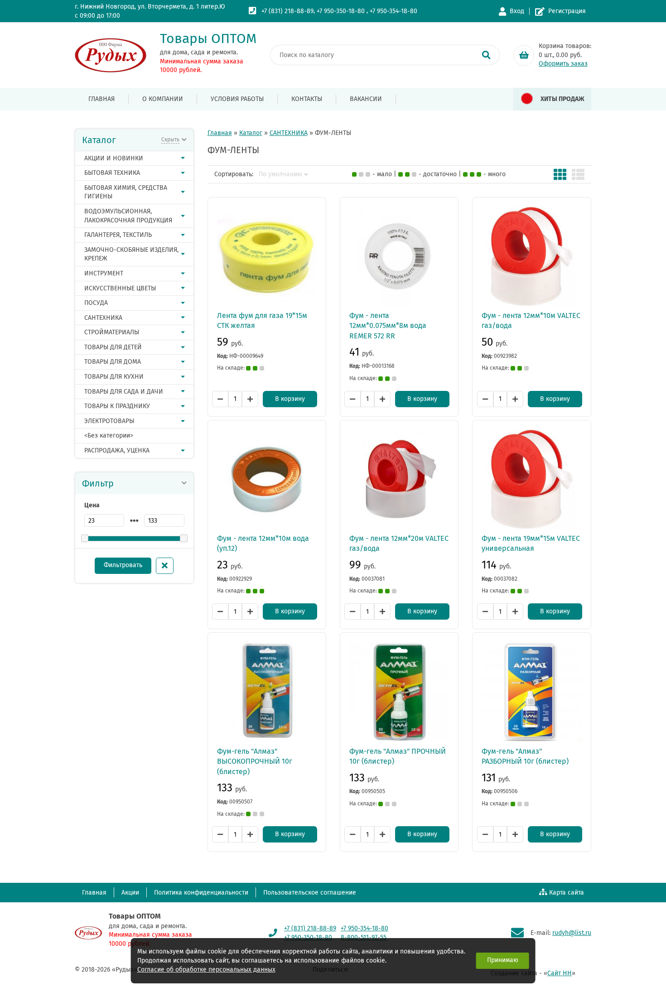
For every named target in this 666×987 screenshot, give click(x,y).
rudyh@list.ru (571, 933)
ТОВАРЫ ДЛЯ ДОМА (112, 362)
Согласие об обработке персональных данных (206, 969)
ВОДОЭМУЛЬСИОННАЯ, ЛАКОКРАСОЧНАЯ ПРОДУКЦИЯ (128, 215)
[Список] (578, 174)
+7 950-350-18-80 (341, 11)
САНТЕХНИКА (103, 318)
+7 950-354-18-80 (393, 11)
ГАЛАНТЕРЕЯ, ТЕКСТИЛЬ (118, 235)
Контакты (306, 99)
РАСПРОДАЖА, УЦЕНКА (117, 450)
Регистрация (567, 11)
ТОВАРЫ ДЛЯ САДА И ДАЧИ (123, 391)
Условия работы (237, 99)
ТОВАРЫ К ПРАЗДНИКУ (117, 406)
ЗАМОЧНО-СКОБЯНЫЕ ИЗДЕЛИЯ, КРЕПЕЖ (131, 254)
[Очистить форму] (165, 566)
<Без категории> (108, 435)
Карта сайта (566, 892)
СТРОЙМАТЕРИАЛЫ (111, 332)
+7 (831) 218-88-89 (287, 11)
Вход (517, 11)
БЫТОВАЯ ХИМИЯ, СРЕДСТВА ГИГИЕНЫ (125, 192)
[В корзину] (523, 55)
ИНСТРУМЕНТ (103, 273)
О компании (162, 99)
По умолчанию (280, 174)
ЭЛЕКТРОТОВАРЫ (109, 421)
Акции (130, 892)
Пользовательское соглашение (309, 892)
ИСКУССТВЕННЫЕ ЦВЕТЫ (120, 288)
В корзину (290, 399)
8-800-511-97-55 (363, 937)
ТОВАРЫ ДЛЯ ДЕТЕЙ (113, 347)
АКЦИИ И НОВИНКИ (113, 158)
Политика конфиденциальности (201, 892)
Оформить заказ (563, 63)
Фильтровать (123, 565)
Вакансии (366, 99)
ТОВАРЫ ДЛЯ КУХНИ (114, 376)
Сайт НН (559, 973)
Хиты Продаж (562, 99)
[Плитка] (560, 174)
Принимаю (502, 960)
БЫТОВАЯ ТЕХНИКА (112, 173)
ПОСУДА (96, 303)
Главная (101, 99)
